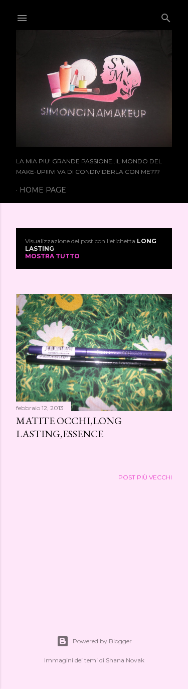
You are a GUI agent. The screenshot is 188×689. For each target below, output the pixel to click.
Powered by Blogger (102, 641)
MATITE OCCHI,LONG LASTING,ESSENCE (69, 427)
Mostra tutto (52, 256)
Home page (43, 189)
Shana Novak (125, 660)
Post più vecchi (145, 477)
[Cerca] (166, 16)
